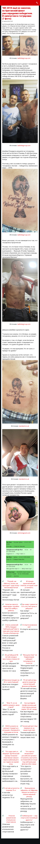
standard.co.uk (24, 426)
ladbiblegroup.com (23, 58)
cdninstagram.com (24, 533)
